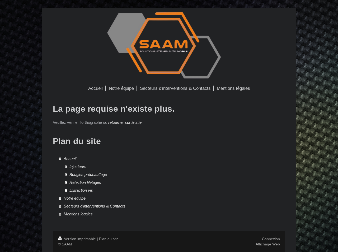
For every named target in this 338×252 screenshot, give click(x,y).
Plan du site (109, 239)
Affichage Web (268, 244)
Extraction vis (81, 190)
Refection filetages (85, 182)
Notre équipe (75, 198)
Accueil (70, 158)
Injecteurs (77, 166)
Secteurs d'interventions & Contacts (94, 206)
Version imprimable (80, 239)
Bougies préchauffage (88, 174)
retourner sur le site (125, 122)
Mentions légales (78, 214)
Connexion (271, 239)
